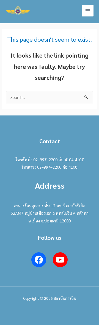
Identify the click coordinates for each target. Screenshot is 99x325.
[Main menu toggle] (88, 10)
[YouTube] (60, 259)
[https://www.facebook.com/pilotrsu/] (38, 259)
